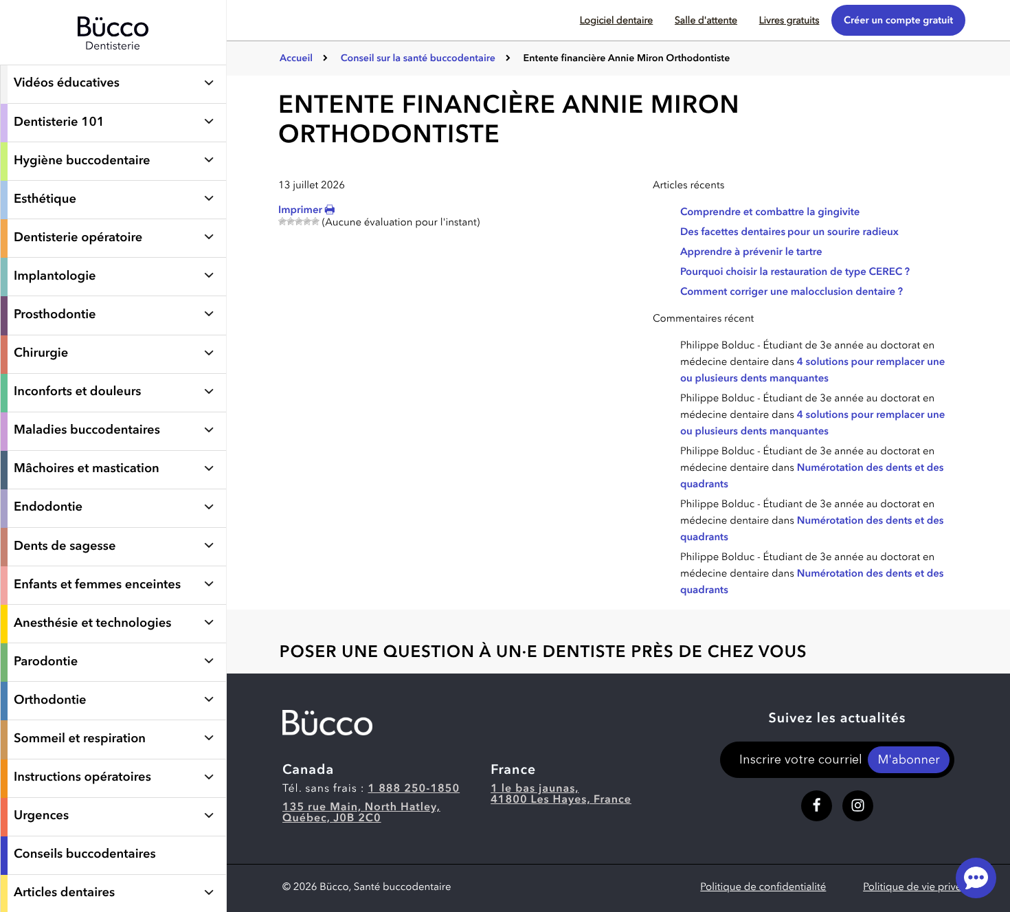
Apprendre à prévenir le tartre (751, 252)
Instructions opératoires (82, 778)
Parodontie (46, 662)
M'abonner (908, 761)
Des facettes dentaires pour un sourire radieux (789, 232)
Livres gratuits (789, 21)
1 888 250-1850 (414, 788)
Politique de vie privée (915, 887)
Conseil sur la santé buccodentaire (418, 59)
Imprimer (301, 210)
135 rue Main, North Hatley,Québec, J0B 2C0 (361, 813)
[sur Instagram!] (857, 805)
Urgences (41, 816)
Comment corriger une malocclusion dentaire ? (791, 292)
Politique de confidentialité (763, 887)
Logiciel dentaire (616, 21)
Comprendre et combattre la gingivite (770, 213)
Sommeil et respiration (80, 739)
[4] (307, 221)
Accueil (296, 59)
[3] (299, 221)
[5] (315, 221)
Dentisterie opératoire (78, 238)
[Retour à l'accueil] (113, 57)
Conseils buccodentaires (85, 855)
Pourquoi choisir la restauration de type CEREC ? (795, 272)
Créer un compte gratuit (898, 21)
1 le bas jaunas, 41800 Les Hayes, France (561, 794)
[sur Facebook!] (816, 805)
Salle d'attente (706, 21)
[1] (282, 221)
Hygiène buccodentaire (82, 161)
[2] (291, 221)
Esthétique (45, 200)
